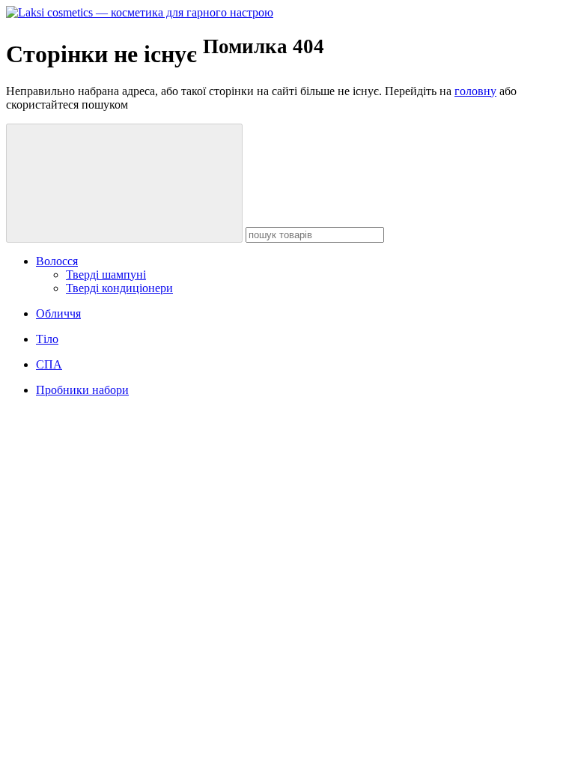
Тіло (47, 339)
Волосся (57, 261)
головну (475, 91)
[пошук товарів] (124, 183)
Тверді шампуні (106, 274)
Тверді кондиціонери (119, 288)
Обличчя (58, 313)
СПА (49, 364)
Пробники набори (82, 390)
